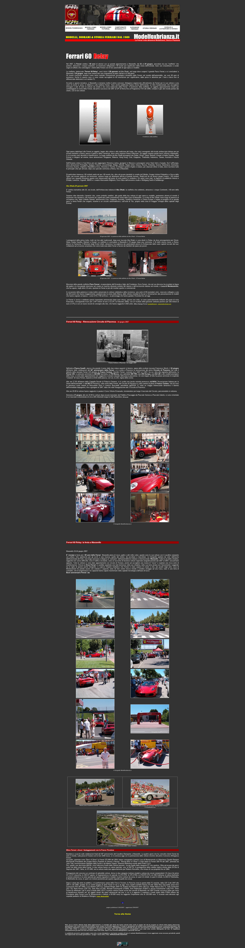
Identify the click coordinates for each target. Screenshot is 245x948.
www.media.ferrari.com (164, 304)
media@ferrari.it (152, 304)
